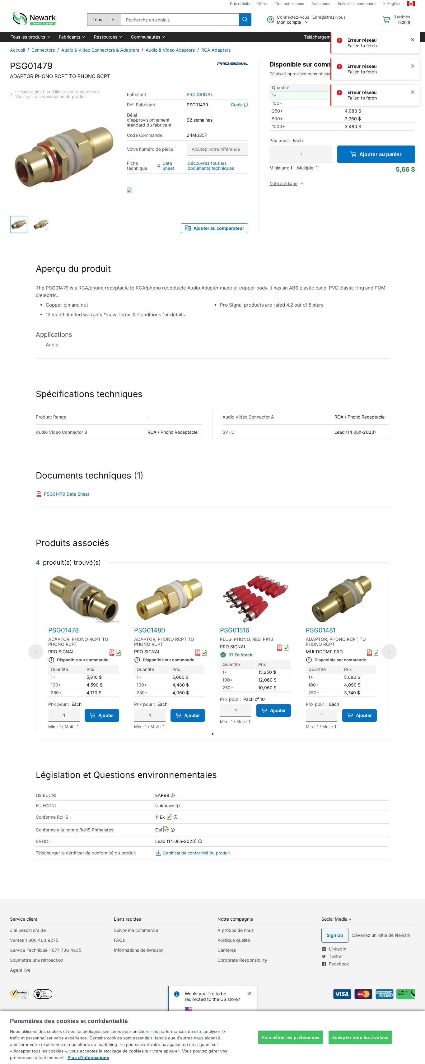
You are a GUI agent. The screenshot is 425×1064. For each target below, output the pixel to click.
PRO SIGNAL (200, 94)
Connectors (43, 50)
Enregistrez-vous (329, 17)
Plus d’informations (88, 1057)
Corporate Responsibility (242, 960)
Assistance (320, 3)
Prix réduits (240, 3)
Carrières (226, 950)
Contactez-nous (289, 3)
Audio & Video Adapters (170, 50)
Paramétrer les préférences (291, 1037)
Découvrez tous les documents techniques (211, 165)
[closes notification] (412, 13)
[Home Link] (33, 19)
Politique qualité (233, 940)
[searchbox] (180, 19)
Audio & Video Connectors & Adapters (100, 50)
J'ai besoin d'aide (28, 930)
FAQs (119, 940)
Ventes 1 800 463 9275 (34, 940)
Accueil (17, 50)
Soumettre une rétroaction (36, 960)
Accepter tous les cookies (360, 1037)
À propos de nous (235, 930)
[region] (212, 1037)
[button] (30, 37)
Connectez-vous (293, 17)
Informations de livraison (138, 950)
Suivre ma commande (136, 930)
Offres (262, 3)
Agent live (20, 970)
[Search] (245, 19)
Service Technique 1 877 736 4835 (45, 950)
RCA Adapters (216, 50)
